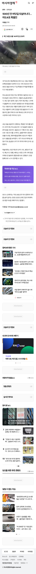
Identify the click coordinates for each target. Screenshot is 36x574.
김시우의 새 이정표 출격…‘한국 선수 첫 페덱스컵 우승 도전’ (13, 451)
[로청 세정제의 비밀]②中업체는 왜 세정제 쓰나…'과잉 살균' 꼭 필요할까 (13, 432)
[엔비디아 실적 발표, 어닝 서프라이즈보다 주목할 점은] (7, 285)
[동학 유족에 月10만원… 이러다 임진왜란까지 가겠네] (8, 511)
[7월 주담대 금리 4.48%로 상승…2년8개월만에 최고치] (7, 257)
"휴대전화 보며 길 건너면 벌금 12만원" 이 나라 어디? (24, 498)
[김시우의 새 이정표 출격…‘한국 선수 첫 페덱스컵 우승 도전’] (28, 453)
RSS (25, 560)
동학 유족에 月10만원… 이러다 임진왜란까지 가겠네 (24, 508)
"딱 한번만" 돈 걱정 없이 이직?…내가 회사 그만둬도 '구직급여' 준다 (24, 528)
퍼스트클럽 (5, 560)
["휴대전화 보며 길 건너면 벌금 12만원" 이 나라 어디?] (8, 501)
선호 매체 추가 (9, 29)
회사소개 (4, 556)
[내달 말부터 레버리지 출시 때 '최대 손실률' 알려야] (7, 294)
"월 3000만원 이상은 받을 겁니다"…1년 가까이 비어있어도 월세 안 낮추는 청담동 (20, 423)
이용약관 (16, 563)
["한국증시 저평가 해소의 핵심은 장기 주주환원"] (7, 275)
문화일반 (9, 9)
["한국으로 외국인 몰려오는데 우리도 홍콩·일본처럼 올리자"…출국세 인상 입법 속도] (28, 463)
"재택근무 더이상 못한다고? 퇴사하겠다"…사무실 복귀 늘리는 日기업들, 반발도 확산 (18, 172)
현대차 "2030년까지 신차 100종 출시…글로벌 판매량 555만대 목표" (24, 263)
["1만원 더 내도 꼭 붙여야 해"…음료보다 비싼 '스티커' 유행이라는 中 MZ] (28, 444)
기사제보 (19, 560)
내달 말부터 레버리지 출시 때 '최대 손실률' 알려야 (23, 291)
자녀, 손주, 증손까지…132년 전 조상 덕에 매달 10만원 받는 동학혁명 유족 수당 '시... (18, 180)
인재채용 (21, 556)
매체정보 (23, 563)
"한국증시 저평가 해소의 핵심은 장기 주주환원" (23, 272)
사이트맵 (30, 551)
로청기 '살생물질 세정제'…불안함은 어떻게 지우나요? (24, 518)
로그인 (6, 551)
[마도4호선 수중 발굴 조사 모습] (18, 52)
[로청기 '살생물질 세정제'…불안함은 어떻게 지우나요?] (8, 521)
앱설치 (14, 551)
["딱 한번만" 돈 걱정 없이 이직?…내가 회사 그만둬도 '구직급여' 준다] (8, 531)
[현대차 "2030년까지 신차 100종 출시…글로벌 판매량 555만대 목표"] (7, 266)
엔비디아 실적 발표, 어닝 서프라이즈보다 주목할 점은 (23, 282)
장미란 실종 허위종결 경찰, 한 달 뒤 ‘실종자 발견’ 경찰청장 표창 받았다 (18, 176)
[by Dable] (30, 471)
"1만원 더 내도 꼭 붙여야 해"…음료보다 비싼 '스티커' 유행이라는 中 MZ (12, 441)
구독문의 (12, 560)
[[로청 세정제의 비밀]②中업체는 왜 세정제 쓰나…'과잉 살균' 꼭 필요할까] (28, 434)
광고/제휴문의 (13, 556)
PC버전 (22, 551)
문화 (3, 9)
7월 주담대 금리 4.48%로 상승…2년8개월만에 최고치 (23, 254)
